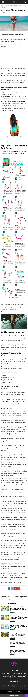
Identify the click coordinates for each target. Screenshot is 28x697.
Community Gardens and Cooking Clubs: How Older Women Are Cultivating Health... (17, 635)
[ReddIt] (18, 588)
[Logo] (14, 666)
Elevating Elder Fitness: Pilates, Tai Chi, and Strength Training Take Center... (18, 626)
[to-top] (26, 695)
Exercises (10, 582)
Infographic (7, 5)
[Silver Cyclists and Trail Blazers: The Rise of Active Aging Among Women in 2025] (5, 651)
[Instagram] (8, 686)
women (15, 582)
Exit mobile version (14, 695)
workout (19, 582)
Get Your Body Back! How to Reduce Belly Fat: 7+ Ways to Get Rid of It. (21, 598)
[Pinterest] (15, 588)
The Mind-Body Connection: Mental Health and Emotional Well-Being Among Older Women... (18, 618)
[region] (14, 57)
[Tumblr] (15, 686)
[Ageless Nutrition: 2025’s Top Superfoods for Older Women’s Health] (5, 644)
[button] (3, 2)
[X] (12, 588)
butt (6, 582)
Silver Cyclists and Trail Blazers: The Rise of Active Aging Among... (17, 651)
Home (2, 5)
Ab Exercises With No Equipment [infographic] (13, 412)
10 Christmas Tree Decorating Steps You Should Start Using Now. (6, 598)
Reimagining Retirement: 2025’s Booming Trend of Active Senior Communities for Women (18, 609)
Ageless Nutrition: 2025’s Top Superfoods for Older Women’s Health (17, 644)
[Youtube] (23, 686)
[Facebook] (9, 588)
